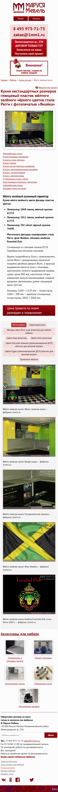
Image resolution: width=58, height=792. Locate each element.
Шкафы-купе (7, 773)
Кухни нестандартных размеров (19, 166)
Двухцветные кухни (12, 153)
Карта (54, 789)
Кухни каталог (25, 80)
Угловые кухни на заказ (14, 188)
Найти (51, 735)
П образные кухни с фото (15, 178)
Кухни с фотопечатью (13, 175)
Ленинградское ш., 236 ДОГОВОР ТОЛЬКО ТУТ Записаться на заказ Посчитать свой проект (29, 47)
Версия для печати (48, 87)
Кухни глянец (9, 163)
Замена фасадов (9, 761)
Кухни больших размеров (15, 156)
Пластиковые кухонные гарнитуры (20, 182)
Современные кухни (13, 185)
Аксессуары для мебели (20, 634)
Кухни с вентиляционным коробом (20, 169)
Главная (4, 80)
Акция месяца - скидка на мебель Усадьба (29, 71)
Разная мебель (8, 770)
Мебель (13, 80)
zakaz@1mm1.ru (32, 740)
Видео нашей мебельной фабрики (18, 756)
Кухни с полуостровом (14, 172)
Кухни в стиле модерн (14, 159)
